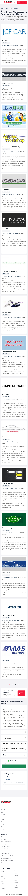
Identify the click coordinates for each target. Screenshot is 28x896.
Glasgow (16, 875)
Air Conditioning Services (6, 853)
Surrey (9, 488)
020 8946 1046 (6, 396)
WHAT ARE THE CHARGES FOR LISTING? (12, 732)
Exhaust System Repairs (5, 848)
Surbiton (3, 194)
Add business (21, 693)
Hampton (4, 533)
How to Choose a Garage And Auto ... (14, 782)
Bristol (2, 881)
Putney (3, 577)
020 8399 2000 (6, 192)
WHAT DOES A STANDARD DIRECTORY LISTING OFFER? (12, 737)
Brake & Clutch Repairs (5, 841)
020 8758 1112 (6, 660)
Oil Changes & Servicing (6, 858)
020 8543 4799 (6, 617)
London (16, 45)
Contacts (2, 819)
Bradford (3, 878)
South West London (10, 45)
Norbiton (4, 45)
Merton (3, 399)
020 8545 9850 (6, 439)
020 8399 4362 (6, 85)
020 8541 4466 (6, 42)
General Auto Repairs (5, 837)
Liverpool (16, 885)
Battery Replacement (5, 851)
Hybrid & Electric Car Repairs (7, 860)
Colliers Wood (5, 620)
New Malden (4, 151)
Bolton (2, 876)
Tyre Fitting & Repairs (5, 846)
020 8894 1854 (6, 314)
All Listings (3, 814)
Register (2, 824)
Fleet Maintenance (4, 863)
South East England (15, 488)
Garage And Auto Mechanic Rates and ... (14, 776)
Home (2, 812)
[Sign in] (15, 2)
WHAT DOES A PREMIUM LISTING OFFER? (13, 743)
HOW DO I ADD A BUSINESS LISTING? (11, 707)
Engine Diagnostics (5, 844)
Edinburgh (17, 873)
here (8, 709)
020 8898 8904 (6, 353)
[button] (24, 755)
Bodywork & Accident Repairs (7, 856)
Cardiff (2, 883)
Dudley (16, 870)
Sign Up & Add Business (14, 766)
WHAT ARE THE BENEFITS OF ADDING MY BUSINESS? (13, 749)
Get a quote (3, 817)
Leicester (16, 882)
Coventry (3, 886)
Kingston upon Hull (18, 878)
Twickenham (4, 276)
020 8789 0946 (6, 575)
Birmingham (3, 874)
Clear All (22, 755)
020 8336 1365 (6, 149)
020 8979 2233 (6, 530)
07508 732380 (6, 273)
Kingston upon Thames (6, 88)
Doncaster (3, 888)
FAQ (2, 826)
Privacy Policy (4, 829)
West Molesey (5, 488)
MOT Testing (3, 839)
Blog (2, 821)
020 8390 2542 (6, 231)
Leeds (16, 880)
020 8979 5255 (6, 485)
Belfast (2, 871)
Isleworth (4, 663)
